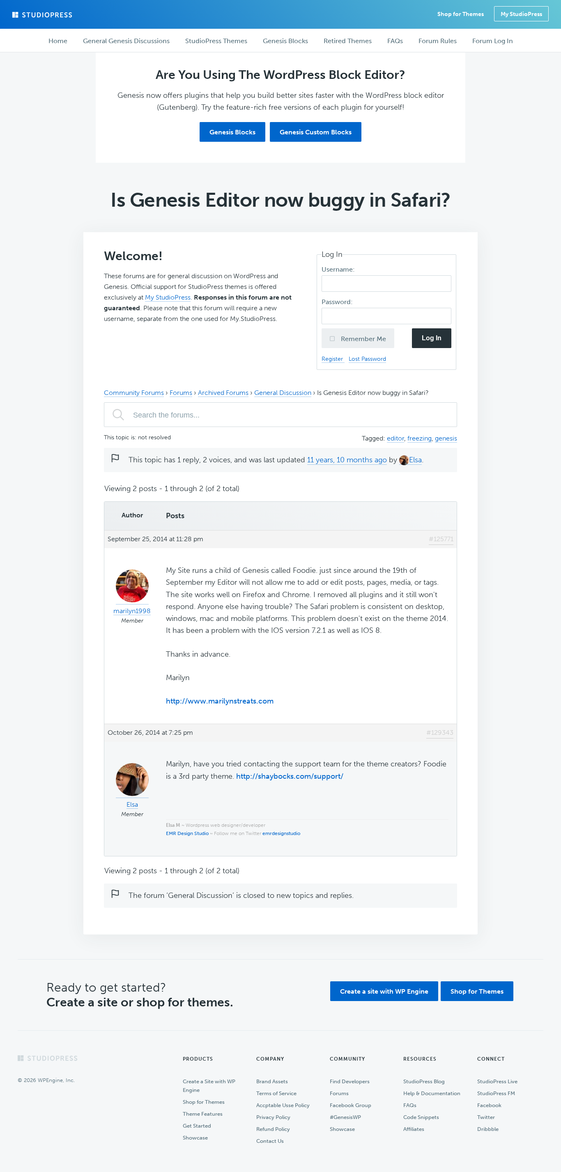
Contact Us (270, 1141)
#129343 (439, 732)
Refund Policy (273, 1129)
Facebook (489, 1105)
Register (333, 358)
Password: (338, 302)
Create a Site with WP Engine (209, 1085)
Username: (339, 269)
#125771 (441, 539)
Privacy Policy (273, 1117)
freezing (419, 438)
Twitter (486, 1117)
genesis (446, 438)
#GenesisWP (345, 1117)
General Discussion (282, 393)
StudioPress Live (497, 1081)
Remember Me (362, 339)
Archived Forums (223, 393)
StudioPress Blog (424, 1081)
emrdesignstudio (281, 833)
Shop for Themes (477, 991)
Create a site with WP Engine (384, 991)
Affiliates (413, 1129)
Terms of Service (276, 1093)
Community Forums (134, 393)
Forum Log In (492, 41)
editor (395, 438)
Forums (181, 393)
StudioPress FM (496, 1093)
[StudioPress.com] (43, 15)
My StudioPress (521, 14)
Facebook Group (350, 1105)
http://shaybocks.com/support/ (289, 776)
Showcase (195, 1138)
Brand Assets (272, 1081)
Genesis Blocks (232, 132)
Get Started (197, 1126)
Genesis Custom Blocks (316, 132)
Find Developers (350, 1081)
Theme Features (203, 1114)
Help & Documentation (431, 1093)
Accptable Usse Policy (283, 1105)
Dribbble (488, 1129)
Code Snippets (421, 1117)
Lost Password (367, 358)
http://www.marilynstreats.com (220, 701)
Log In (431, 338)
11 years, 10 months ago (347, 459)
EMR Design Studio (187, 833)
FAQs (409, 1105)
